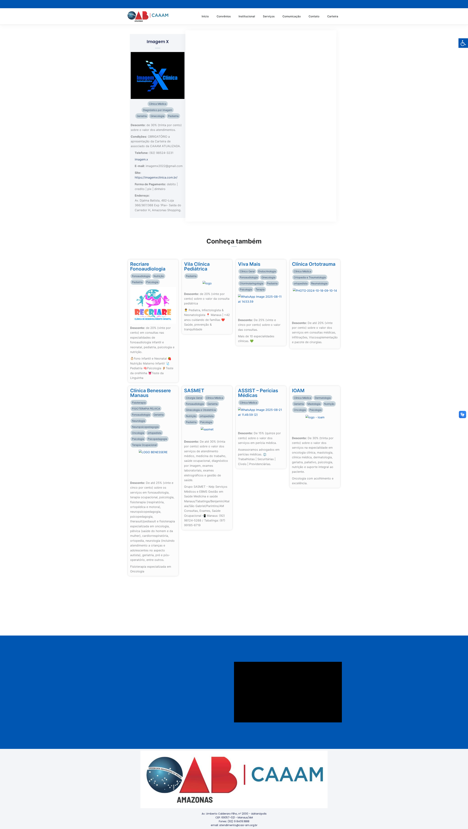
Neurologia (138, 420)
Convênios (224, 16)
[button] (463, 43)
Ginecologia (157, 116)
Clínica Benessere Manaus (150, 393)
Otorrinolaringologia (251, 283)
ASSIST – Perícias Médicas (258, 393)
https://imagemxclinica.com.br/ (156, 177)
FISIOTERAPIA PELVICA (146, 408)
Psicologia (152, 282)
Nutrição (159, 276)
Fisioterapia (139, 402)
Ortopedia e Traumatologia (310, 277)
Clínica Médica (157, 103)
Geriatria (142, 116)
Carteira (332, 16)
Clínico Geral (247, 271)
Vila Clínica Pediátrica (197, 266)
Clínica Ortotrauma (313, 264)
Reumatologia (319, 283)
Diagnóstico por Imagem (157, 110)
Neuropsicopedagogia (145, 426)
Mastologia (313, 403)
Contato (314, 16)
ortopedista (300, 283)
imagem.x (141, 159)
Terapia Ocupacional (144, 444)
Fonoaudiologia (141, 276)
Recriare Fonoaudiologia (147, 266)
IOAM (298, 390)
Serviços (269, 16)
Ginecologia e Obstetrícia (201, 409)
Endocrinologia (267, 271)
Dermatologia (323, 397)
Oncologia (138, 432)
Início (205, 16)
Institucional (247, 16)
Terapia (260, 289)
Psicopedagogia (157, 438)
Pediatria (173, 116)
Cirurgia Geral (194, 397)
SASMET (194, 390)
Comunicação (291, 16)
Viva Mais (249, 264)
